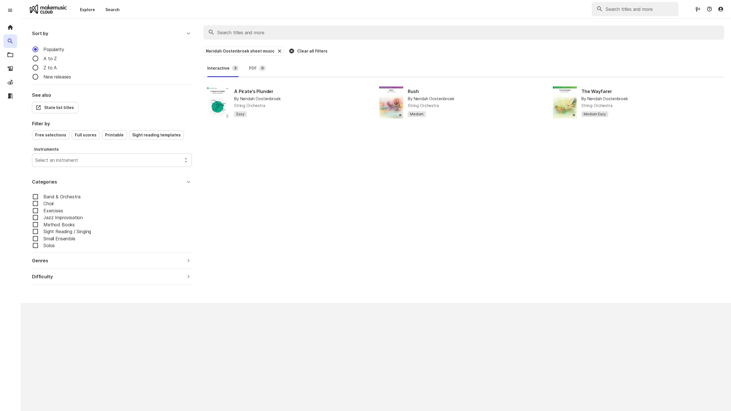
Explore (87, 9)
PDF (256, 68)
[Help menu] (709, 9)
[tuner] (698, 9)
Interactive (221, 68)
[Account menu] (720, 9)
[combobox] (36, 160)
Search (112, 9)
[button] (111, 33)
